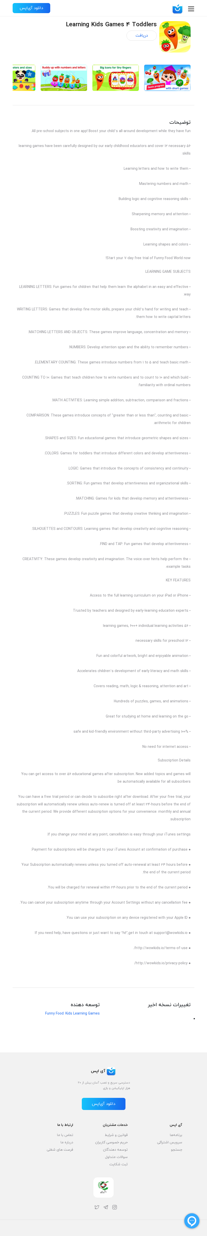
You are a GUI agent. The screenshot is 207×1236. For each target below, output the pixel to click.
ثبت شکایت (118, 1164)
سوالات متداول (116, 1157)
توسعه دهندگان (115, 1149)
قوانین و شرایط (116, 1135)
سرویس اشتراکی (169, 1142)
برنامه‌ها (176, 1135)
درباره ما (67, 1142)
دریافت (142, 35)
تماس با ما (65, 1135)
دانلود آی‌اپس (31, 8)
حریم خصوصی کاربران (111, 1142)
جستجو (176, 1149)
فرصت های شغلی (60, 1149)
